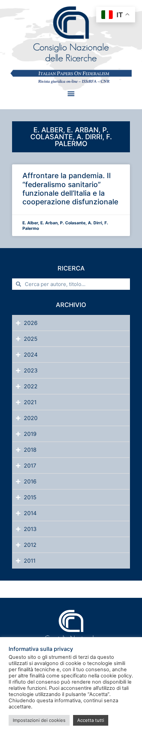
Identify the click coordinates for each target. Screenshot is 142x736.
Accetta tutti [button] (90, 720)
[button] (71, 93)
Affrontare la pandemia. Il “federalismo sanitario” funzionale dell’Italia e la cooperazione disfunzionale (70, 188)
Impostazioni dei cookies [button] (39, 720)
